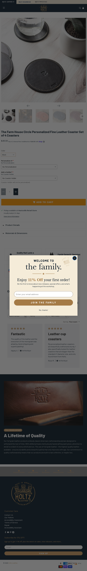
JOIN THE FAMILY (43, 302)
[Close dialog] (75, 258)
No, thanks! (43, 310)
